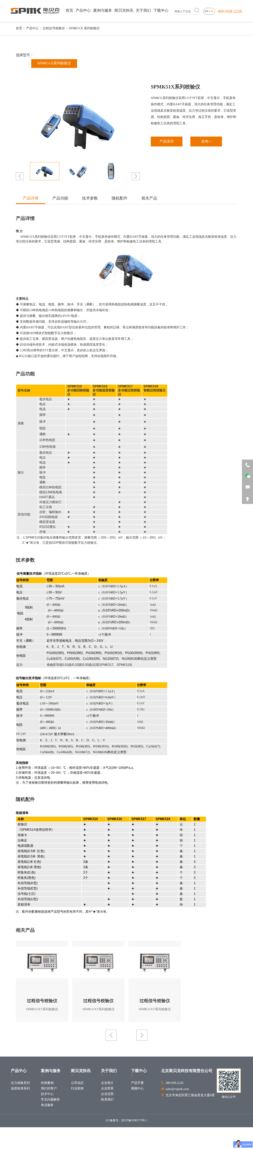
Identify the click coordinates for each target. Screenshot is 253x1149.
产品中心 (83, 10)
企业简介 (107, 1083)
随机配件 (119, 198)
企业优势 (107, 1094)
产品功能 (60, 198)
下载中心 (160, 10)
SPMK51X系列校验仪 (54, 63)
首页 (69, 10)
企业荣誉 (107, 1088)
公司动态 (77, 1083)
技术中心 (47, 1094)
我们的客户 (49, 1088)
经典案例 (47, 1083)
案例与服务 (102, 10)
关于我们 (143, 10)
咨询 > (206, 142)
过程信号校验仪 (54, 28)
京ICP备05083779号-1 (134, 1120)
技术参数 (90, 198)
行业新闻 (77, 1088)
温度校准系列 (20, 1088)
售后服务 (47, 1105)
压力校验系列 (20, 1083)
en (206, 11)
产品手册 (137, 1083)
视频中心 (137, 1088)
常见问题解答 (50, 1099)
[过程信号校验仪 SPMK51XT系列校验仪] (42, 962)
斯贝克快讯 (123, 10)
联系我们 (107, 1099)
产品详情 (31, 198)
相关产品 (149, 198)
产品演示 (167, 142)
